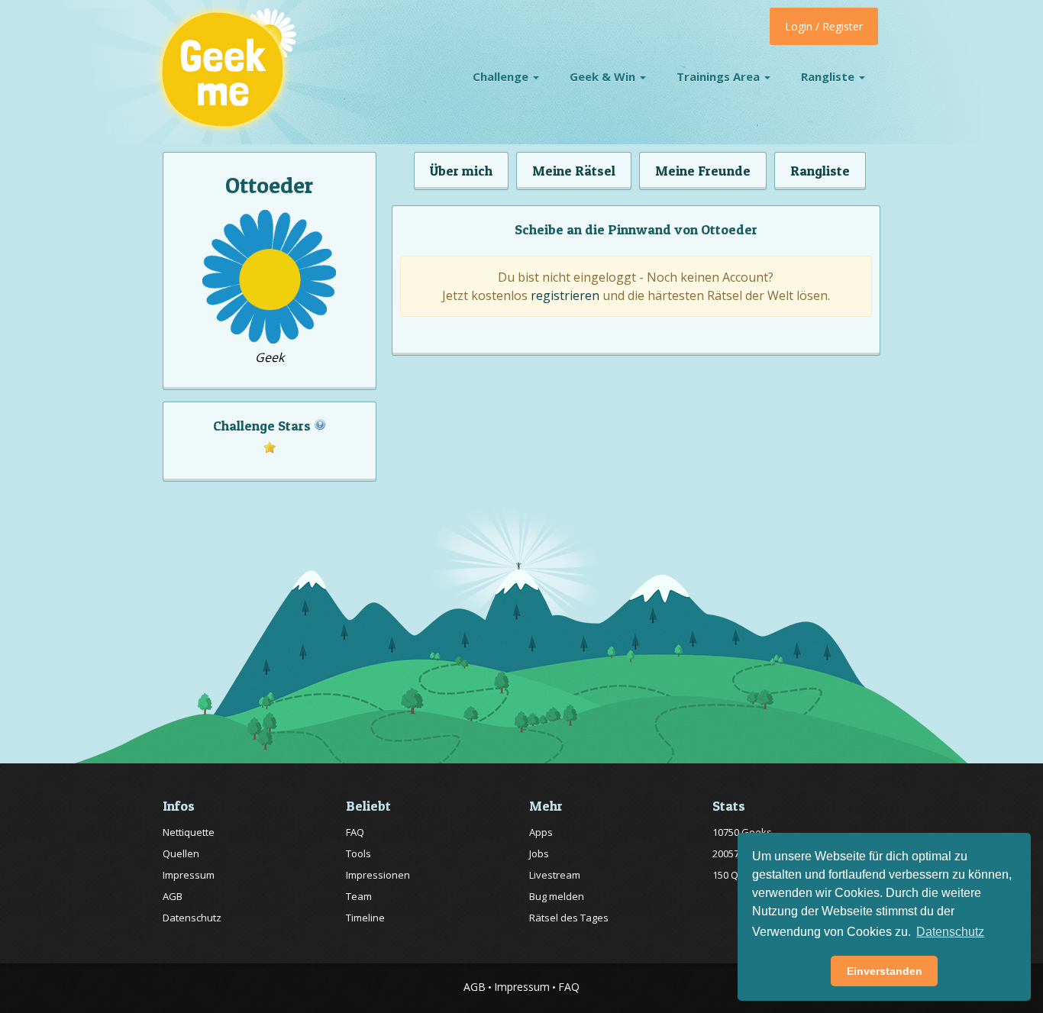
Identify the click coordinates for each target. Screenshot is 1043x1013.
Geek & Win (604, 76)
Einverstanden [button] (884, 971)
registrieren (565, 295)
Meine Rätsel (573, 171)
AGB (172, 896)
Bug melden (556, 896)
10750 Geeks (742, 832)
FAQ (355, 832)
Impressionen (378, 875)
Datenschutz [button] (950, 931)
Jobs (539, 853)
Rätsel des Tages (569, 917)
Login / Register (824, 26)
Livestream (554, 875)
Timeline (365, 917)
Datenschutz (192, 917)
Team (359, 896)
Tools (358, 853)
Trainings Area (719, 76)
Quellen (181, 853)
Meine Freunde (703, 171)
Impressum (189, 875)
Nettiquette (189, 832)
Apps (541, 832)
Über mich (461, 171)
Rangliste (829, 76)
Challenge (502, 76)
